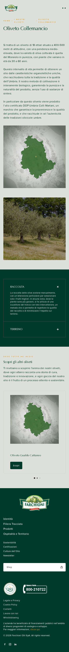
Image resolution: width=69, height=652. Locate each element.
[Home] (11, 8)
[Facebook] (4, 644)
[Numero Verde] (34, 589)
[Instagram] (10, 644)
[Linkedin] (15, 644)
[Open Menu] (64, 8)
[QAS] (10, 589)
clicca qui (35, 629)
